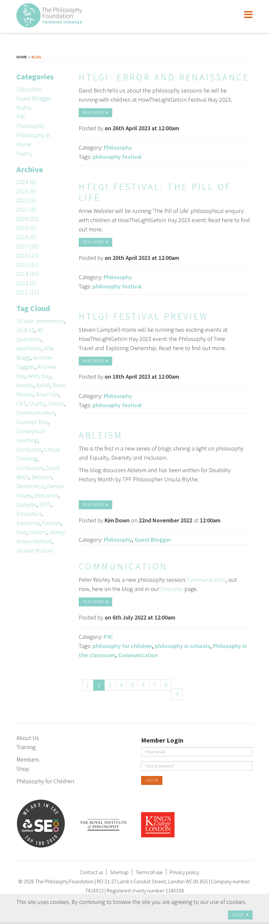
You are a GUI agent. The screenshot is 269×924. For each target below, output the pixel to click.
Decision (41, 477)
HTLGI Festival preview (144, 316)
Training (25, 747)
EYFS (45, 504)
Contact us (91, 872)
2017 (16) (27, 246)
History (38, 532)
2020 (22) (27, 218)
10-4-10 (25, 330)
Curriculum (29, 468)
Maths (23, 107)
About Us (27, 738)
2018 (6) (26, 237)
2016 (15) (27, 255)
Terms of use (149, 872)
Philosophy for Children (45, 781)
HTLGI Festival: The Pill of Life (155, 192)
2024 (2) (26, 182)
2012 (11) (27, 292)
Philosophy (30, 126)
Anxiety (24, 385)
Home (21, 56)
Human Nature (34, 550)
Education (28, 89)
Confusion (28, 449)
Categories (35, 77)
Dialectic (26, 504)
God (21, 532)
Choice (56, 403)
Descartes (46, 495)
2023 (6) (26, 191)
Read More (93, 112)
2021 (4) (26, 209)
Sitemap (119, 872)
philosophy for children (122, 646)
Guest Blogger (34, 98)
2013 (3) (26, 283)
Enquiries (171, 589)
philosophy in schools (182, 646)
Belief (43, 385)
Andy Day (39, 376)
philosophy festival (117, 156)
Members (27, 759)
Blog (36, 56)
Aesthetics (28, 348)
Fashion (51, 523)
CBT (21, 403)
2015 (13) (27, 264)
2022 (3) (26, 200)
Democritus (30, 486)
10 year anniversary (40, 321)
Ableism (101, 435)
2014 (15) (27, 274)
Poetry (24, 153)
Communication (35, 412)
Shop (22, 768)
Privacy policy (184, 872)
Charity (36, 403)
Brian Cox (47, 394)
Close (238, 914)
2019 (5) (26, 228)
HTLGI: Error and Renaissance (164, 77)
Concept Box (32, 422)
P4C (21, 116)
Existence (27, 523)
